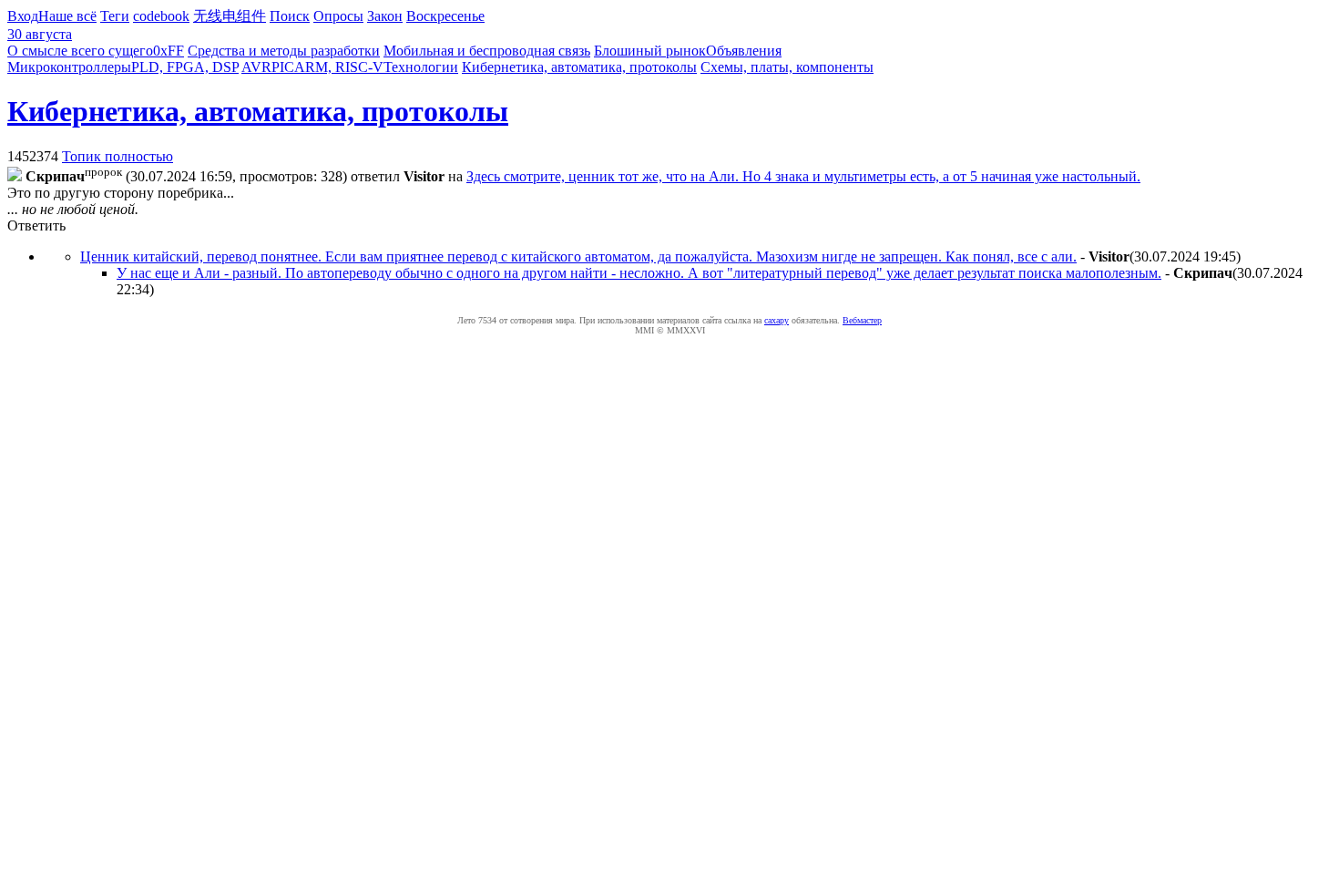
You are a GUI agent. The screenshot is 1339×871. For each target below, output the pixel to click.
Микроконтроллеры (69, 67)
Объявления (744, 50)
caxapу (776, 320)
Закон (385, 16)
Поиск (290, 16)
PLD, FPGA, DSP (185, 67)
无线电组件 (229, 16)
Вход (22, 16)
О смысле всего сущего (80, 50)
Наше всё (67, 16)
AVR (256, 67)
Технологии (420, 67)
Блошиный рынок (650, 50)
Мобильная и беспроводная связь (486, 50)
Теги (114, 16)
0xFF (168, 50)
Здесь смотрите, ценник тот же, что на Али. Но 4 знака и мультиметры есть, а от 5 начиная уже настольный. (803, 176)
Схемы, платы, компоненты (787, 67)
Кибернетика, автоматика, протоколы (579, 67)
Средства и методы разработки (284, 50)
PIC (282, 67)
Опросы (338, 16)
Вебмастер (862, 320)
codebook (161, 16)
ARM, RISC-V (338, 67)
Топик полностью (117, 156)
